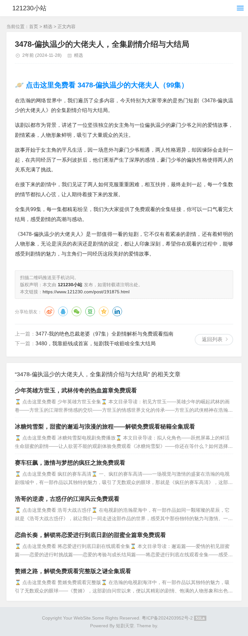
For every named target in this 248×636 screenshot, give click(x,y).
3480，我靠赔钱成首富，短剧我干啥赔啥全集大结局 (96, 343)
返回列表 (212, 339)
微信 (76, 311)
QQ (63, 311)
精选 (47, 26)
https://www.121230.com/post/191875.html (86, 291)
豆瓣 (90, 311)
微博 (49, 311)
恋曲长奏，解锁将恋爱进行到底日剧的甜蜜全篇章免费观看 (90, 535)
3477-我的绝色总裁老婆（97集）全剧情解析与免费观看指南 (104, 334)
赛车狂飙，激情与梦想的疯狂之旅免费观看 (70, 462)
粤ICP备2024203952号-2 (167, 618)
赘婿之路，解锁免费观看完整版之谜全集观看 (73, 571)
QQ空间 (103, 311)
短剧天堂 (125, 625)
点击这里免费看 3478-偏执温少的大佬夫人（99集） (106, 85)
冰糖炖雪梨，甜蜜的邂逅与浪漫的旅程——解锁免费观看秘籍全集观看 (105, 426)
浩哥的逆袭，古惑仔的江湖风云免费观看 (67, 499)
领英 (117, 311)
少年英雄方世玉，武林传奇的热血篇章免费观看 (76, 390)
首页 (33, 26)
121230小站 (29, 8)
